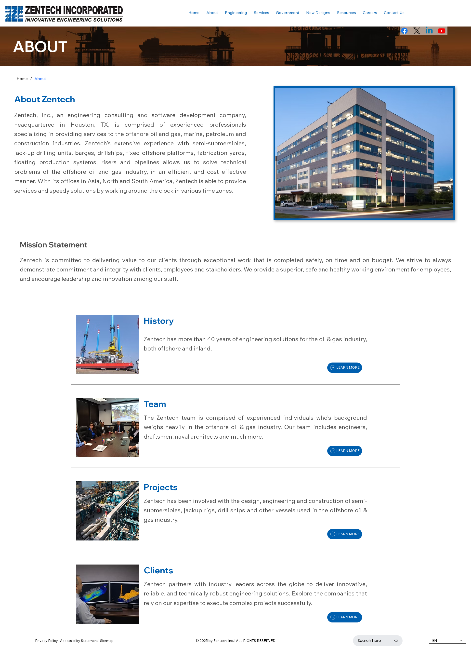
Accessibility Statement (79, 640)
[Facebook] (404, 31)
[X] (417, 31)
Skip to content (21, 5)
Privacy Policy (46, 640)
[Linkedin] (429, 31)
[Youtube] (441, 31)
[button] (346, 12)
